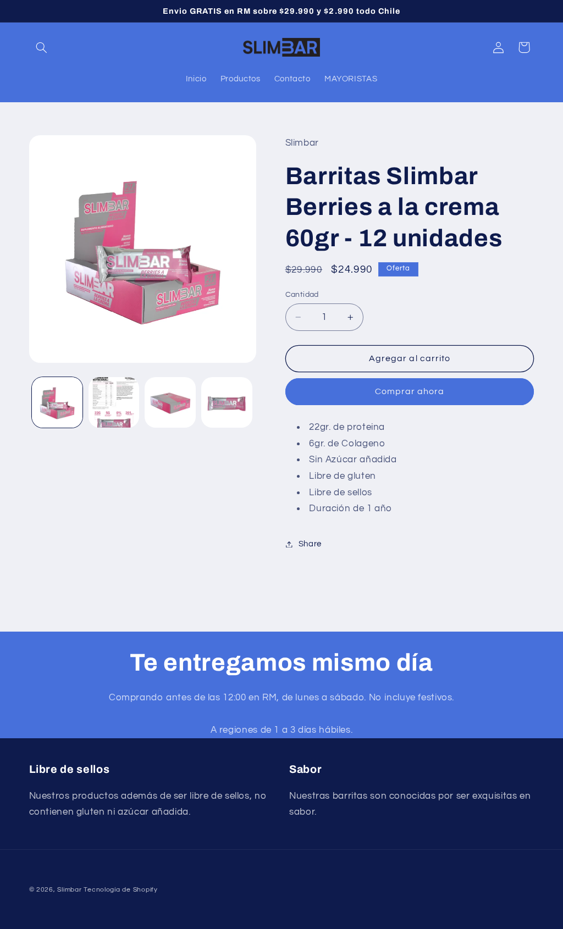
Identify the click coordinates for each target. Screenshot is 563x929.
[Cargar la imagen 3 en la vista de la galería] (170, 402)
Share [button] (310, 544)
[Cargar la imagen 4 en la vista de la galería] (226, 402)
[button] (41, 47)
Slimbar (69, 890)
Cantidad (302, 294)
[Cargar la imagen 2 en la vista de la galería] (114, 402)
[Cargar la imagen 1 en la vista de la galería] (57, 402)
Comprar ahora (410, 391)
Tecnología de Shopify (120, 890)
